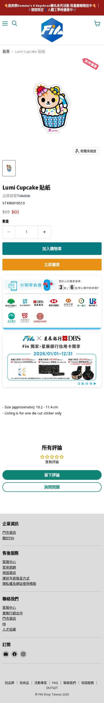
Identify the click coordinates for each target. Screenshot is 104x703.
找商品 (24, 682)
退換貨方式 (21, 578)
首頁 (6, 51)
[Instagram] (23, 654)
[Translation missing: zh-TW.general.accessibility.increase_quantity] (44, 232)
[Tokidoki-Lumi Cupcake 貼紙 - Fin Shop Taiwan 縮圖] (9, 168)
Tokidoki (23, 195)
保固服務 (87, 682)
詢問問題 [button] (52, 487)
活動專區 (40, 682)
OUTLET (52, 688)
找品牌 (9, 682)
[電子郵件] (5, 654)
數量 (5, 221)
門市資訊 (9, 532)
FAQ (55, 682)
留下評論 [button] (52, 475)
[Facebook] (14, 654)
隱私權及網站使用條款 (19, 583)
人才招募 (9, 629)
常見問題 (9, 567)
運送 (5, 578)
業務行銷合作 (12, 613)
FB (4, 624)
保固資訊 (9, 572)
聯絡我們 (69, 682)
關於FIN (8, 538)
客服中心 (9, 561)
